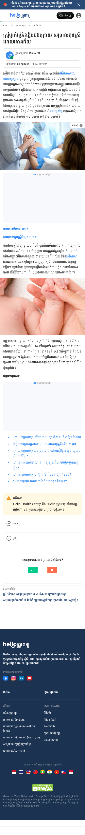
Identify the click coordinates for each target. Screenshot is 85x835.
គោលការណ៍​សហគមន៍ (14, 750)
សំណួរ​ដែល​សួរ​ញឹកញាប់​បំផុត (17, 744)
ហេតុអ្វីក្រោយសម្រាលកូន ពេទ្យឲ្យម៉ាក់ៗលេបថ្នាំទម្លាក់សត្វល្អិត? (46, 465)
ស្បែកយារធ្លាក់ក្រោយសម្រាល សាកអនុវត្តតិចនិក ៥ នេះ (44, 444)
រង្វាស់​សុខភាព (51, 692)
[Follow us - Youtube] (29, 678)
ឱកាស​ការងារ (50, 726)
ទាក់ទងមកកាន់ (51, 739)
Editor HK (34, 53)
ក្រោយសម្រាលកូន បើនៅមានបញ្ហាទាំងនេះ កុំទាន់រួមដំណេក (47, 437)
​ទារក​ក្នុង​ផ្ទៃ (55, 111)
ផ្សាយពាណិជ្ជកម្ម (52, 733)
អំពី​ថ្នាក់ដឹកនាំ (50, 719)
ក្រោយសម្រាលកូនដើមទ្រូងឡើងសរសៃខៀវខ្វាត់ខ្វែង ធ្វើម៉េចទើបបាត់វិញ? (47, 453)
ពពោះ (5, 25)
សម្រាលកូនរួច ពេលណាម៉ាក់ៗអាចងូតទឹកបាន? (40, 481)
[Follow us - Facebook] (5, 678)
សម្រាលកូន (21, 25)
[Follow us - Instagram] (13, 678)
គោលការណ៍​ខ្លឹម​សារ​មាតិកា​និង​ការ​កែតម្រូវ (19, 728)
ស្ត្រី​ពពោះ (71, 256)
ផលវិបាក (37, 25)
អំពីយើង (48, 713)
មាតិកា (6, 692)
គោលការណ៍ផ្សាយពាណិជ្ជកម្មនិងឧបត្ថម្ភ (21, 737)
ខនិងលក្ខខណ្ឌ (10, 713)
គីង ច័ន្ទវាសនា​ (23, 64)
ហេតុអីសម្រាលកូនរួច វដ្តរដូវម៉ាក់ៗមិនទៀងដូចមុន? (42, 474)
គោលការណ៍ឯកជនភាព (14, 719)
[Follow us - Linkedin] (21, 678)
